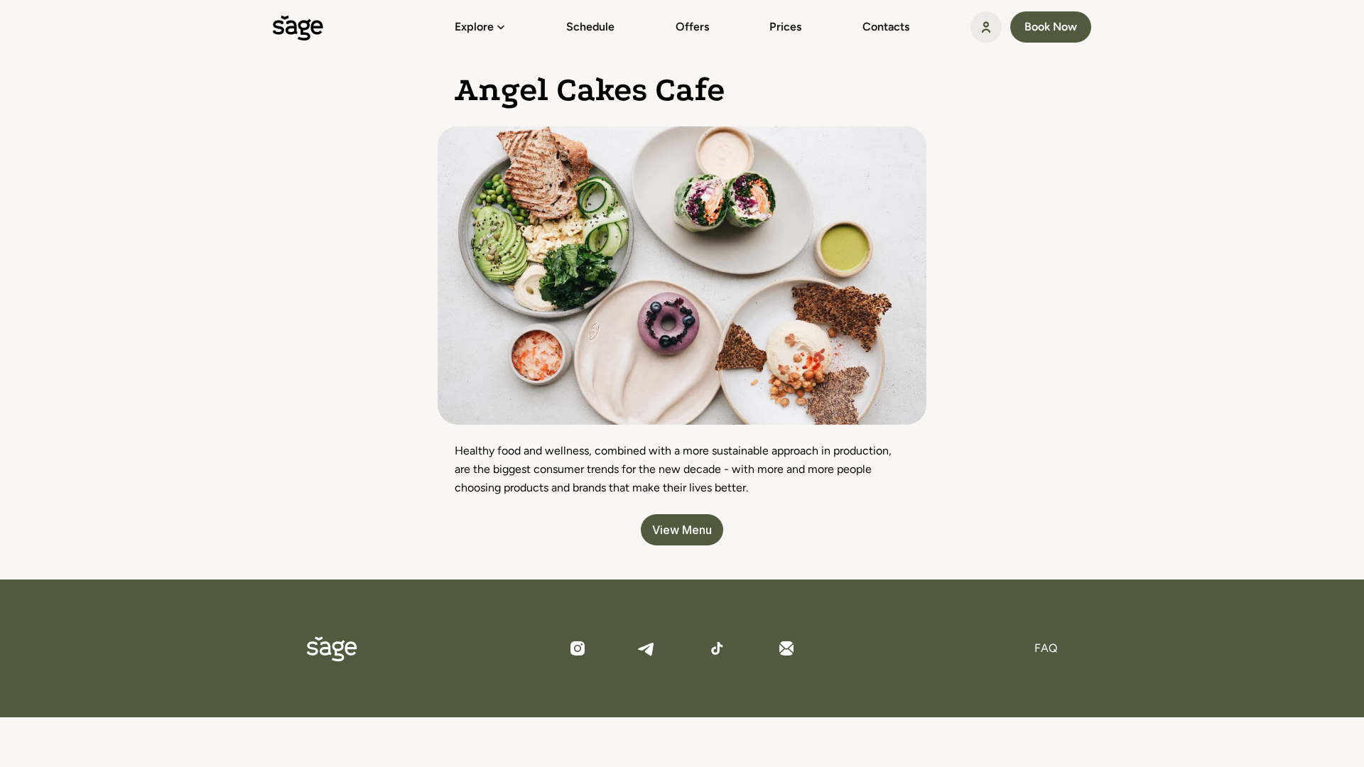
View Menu (682, 530)
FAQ (1045, 648)
